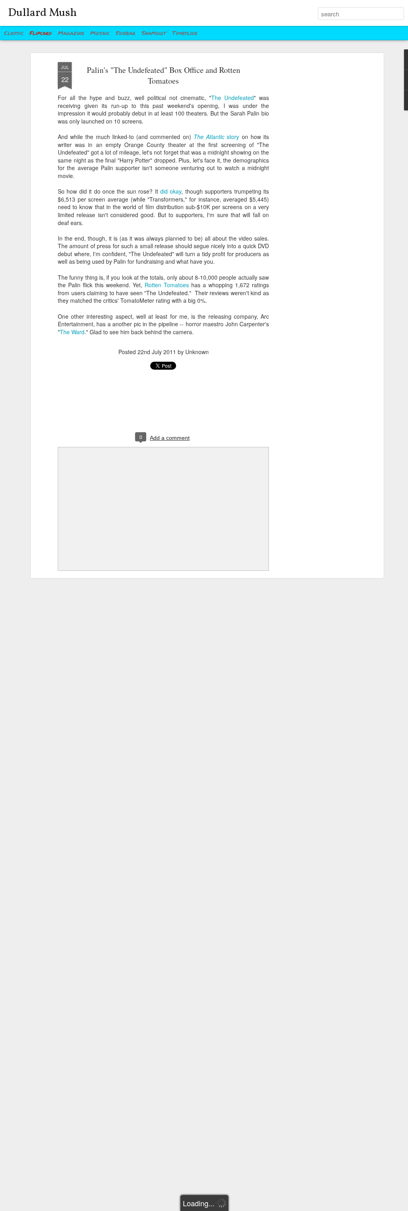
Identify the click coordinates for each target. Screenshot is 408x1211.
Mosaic (100, 33)
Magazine (71, 33)
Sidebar (125, 33)
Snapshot (153, 33)
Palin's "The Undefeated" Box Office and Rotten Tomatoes (163, 75)
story (216, 137)
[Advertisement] (313, 187)
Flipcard (40, 33)
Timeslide (184, 33)
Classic (14, 33)
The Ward (72, 332)
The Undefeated (232, 98)
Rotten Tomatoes (167, 285)
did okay (170, 191)
